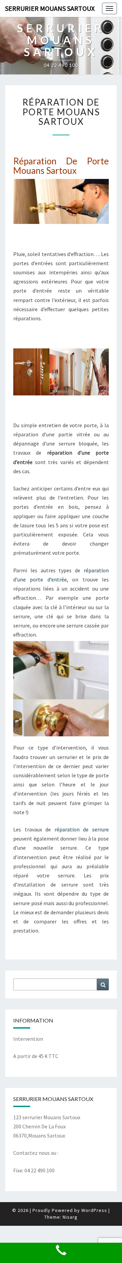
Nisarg (70, 1217)
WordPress (94, 1210)
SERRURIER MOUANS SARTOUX (50, 8)
